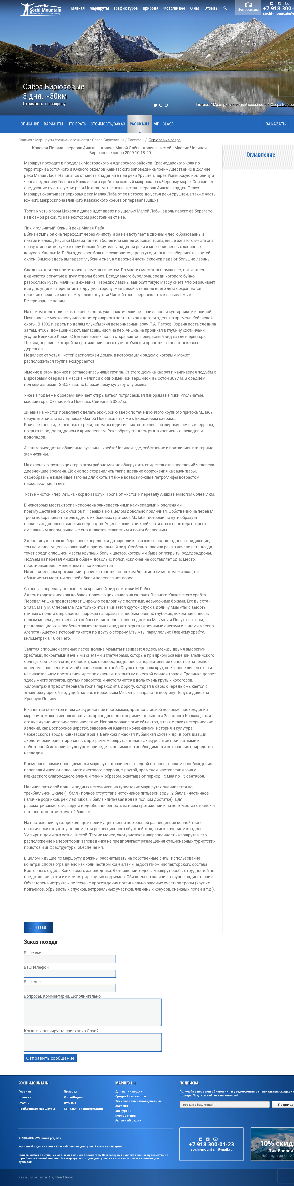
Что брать (77, 124)
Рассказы (139, 124)
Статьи (24, 1103)
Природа (150, 8)
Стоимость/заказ (108, 124)
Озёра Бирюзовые (108, 140)
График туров (126, 8)
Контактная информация (83, 1109)
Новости (24, 1097)
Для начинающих (128, 1091)
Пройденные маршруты (36, 1109)
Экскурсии (123, 1111)
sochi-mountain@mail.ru (211, 1149)
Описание (30, 124)
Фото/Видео (73, 1097)
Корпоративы (125, 1116)
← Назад (37, 927)
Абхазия (121, 1106)
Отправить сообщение (50, 1058)
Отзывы (211, 8)
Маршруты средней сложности (240, 104)
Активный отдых (128, 1120)
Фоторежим (248, 9)
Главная (78, 8)
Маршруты (99, 8)
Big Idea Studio (60, 1177)
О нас (194, 8)
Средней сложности (130, 1096)
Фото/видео (174, 8)
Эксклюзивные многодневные (138, 1101)
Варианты (53, 124)
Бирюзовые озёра (165, 140)
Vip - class (164, 124)
